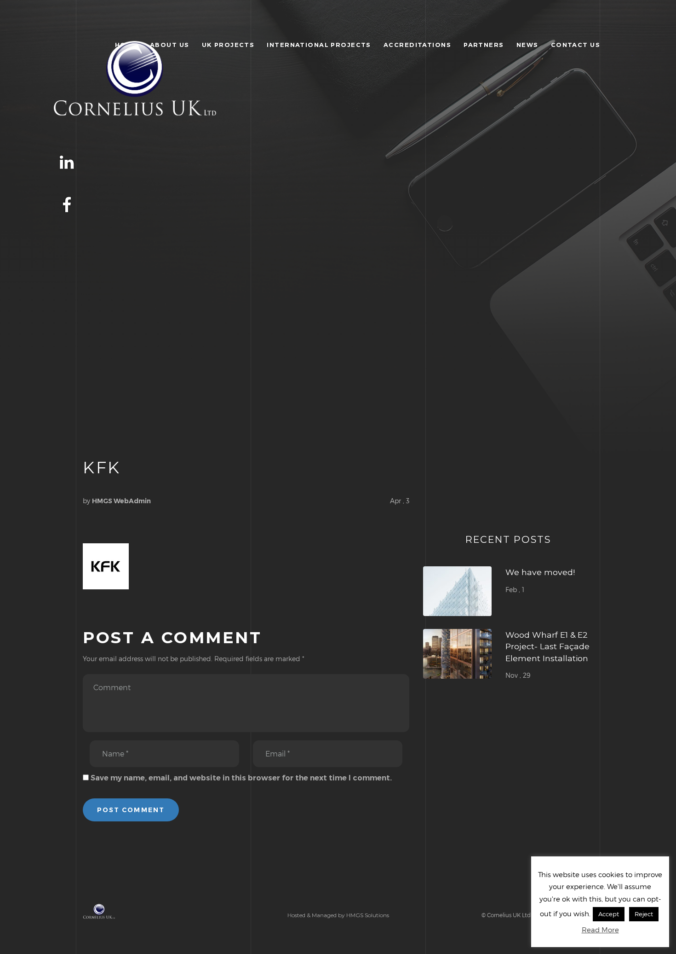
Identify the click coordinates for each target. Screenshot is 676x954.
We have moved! (540, 572)
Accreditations (417, 44)
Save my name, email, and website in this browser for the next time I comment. (241, 778)
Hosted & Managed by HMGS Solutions (338, 915)
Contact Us (575, 44)
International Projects (319, 44)
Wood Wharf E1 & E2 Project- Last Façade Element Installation (547, 646)
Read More (600, 929)
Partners (484, 44)
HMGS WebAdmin (121, 501)
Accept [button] (608, 914)
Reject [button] (644, 914)
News (527, 44)
